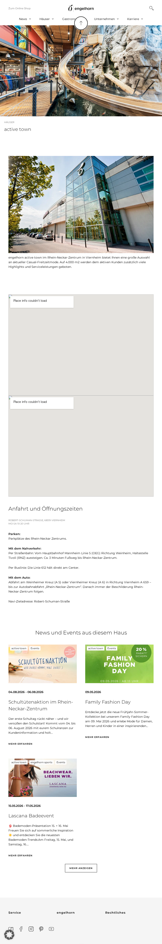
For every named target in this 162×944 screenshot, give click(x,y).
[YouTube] (51, 929)
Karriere (133, 19)
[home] (81, 8)
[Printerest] (41, 929)
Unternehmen (104, 19)
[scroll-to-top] (81, 23)
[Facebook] (21, 929)
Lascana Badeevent (31, 816)
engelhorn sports (41, 762)
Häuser (44, 19)
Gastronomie (72, 19)
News (23, 19)
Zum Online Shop (19, 8)
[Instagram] (31, 929)
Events (35, 648)
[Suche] (151, 8)
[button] (81, 868)
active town (18, 648)
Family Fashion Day (108, 702)
